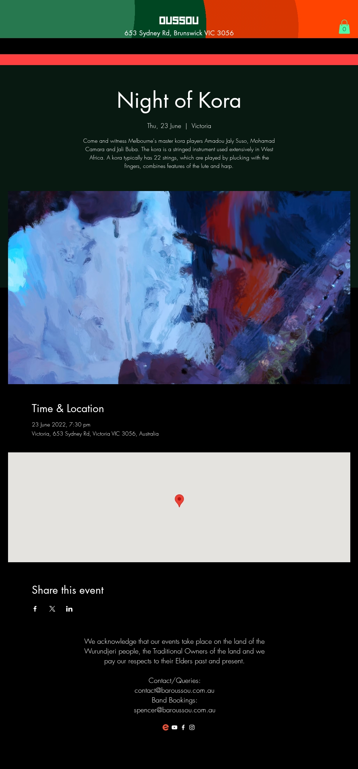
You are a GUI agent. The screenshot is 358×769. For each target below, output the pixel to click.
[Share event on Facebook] (35, 609)
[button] (344, 27)
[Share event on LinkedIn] (69, 609)
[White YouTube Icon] (174, 727)
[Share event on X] (52, 609)
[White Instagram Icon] (191, 727)
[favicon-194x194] (165, 727)
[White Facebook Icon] (183, 727)
